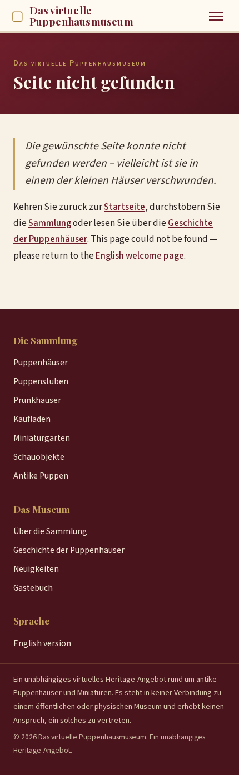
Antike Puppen (40, 476)
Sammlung (49, 223)
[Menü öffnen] (216, 16)
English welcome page (140, 256)
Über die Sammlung (50, 531)
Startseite (124, 207)
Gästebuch (33, 588)
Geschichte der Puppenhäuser (69, 550)
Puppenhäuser (40, 362)
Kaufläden (32, 419)
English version (42, 643)
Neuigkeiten (36, 569)
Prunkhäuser (37, 400)
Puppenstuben (40, 381)
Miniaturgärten (41, 438)
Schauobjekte (38, 457)
